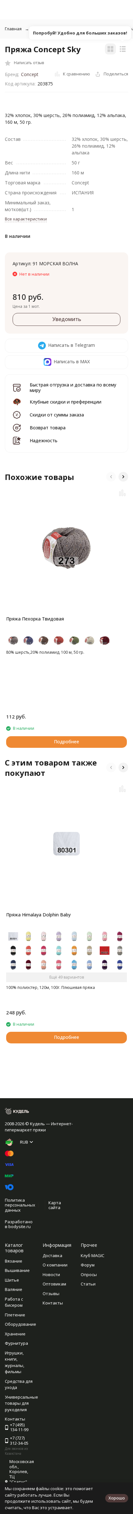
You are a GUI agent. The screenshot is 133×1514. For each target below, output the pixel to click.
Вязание (13, 1261)
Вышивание (17, 1270)
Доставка (52, 1255)
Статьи (88, 1284)
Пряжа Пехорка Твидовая (35, 619)
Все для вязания (49, 29)
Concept (29, 74)
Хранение (15, 1334)
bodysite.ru (19, 1226)
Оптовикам (54, 1284)
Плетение (15, 1315)
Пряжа (82, 29)
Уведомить (66, 319)
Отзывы (51, 1293)
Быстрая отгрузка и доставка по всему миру (73, 387)
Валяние (13, 1289)
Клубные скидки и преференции (65, 402)
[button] (111, 477)
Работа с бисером (14, 1302)
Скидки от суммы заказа (57, 415)
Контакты (53, 1303)
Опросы (89, 1274)
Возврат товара (48, 428)
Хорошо (116, 1498)
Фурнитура (16, 1343)
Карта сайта (54, 1205)
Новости (51, 1274)
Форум (88, 1265)
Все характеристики (26, 219)
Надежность (43, 440)
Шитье (12, 1280)
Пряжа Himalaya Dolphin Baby (38, 915)
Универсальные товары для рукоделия (21, 1403)
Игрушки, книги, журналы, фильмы (14, 1362)
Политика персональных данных (20, 1205)
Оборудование (20, 1324)
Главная (13, 29)
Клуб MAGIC (92, 1255)
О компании (55, 1265)
